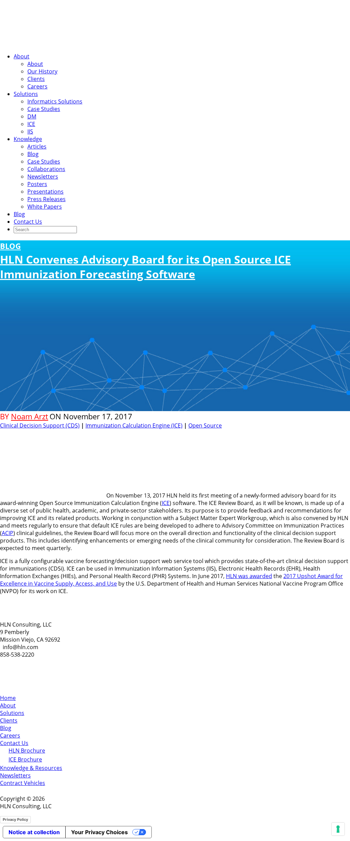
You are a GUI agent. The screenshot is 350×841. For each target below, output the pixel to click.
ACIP (7, 533)
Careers (37, 86)
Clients (36, 79)
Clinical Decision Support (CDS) (40, 425)
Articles (36, 146)
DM (31, 116)
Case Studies (43, 109)
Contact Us (28, 221)
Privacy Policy (15, 819)
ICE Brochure (25, 759)
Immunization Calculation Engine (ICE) (134, 425)
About (21, 56)
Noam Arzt (29, 416)
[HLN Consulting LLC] (68, 43)
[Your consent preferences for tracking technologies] (338, 829)
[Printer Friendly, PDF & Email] (329, 434)
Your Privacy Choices (99, 832)
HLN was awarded (249, 576)
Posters (37, 184)
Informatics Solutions (54, 101)
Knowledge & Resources (31, 768)
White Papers (44, 206)
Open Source (205, 425)
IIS (30, 131)
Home (8, 698)
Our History (42, 71)
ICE (31, 124)
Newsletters (42, 176)
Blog (33, 154)
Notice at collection (34, 832)
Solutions (26, 94)
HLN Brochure (27, 750)
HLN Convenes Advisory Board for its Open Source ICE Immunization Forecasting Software (145, 261)
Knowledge (28, 139)
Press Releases (46, 199)
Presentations (45, 191)
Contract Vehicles (22, 783)
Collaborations (46, 169)
